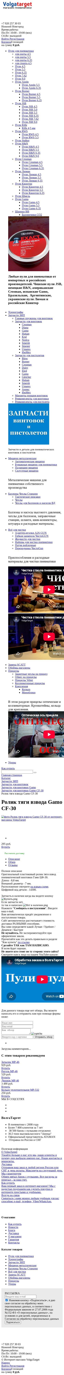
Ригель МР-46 (9, 1071)
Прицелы (13, 1280)
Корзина (6, 42)
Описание (14, 859)
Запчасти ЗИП (16, 1262)
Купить (5, 846)
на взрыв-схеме (39, 886)
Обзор (11, 862)
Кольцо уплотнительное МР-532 (20, 1089)
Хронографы (15, 1259)
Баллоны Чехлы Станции (23, 1268)
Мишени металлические (22, 1265)
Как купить (8, 768)
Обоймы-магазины (19, 1277)
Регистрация (17, 38)
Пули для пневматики (21, 1256)
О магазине (15, 1236)
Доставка (13, 1233)
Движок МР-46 (10, 1080)
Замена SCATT (17, 1274)
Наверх (5, 1362)
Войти (5, 38)
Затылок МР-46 (10, 1062)
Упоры (12, 1283)
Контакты (14, 1242)
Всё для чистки (17, 1271)
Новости (13, 1227)
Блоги (11, 1230)
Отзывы (13, 865)
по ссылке (24, 942)
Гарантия (13, 1239)
